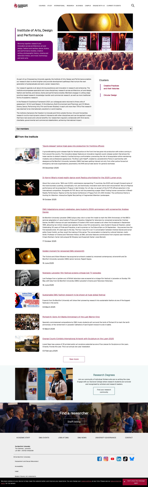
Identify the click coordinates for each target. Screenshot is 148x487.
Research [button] (70, 5)
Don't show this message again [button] (136, 482)
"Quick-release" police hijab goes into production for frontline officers (73, 146)
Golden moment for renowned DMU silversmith (63, 251)
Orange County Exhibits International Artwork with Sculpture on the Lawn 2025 (78, 339)
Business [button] (79, 5)
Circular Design (110, 95)
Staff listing (74, 421)
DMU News (82, 438)
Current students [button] (114, 5)
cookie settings (86, 481)
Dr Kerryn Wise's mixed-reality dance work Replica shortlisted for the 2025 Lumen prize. (82, 178)
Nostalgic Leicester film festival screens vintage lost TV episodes (71, 273)
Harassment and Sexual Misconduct (27, 461)
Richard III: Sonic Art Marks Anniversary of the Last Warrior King (71, 317)
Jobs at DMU (63, 438)
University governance (105, 438)
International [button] (59, 5)
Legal (16, 471)
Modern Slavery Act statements (25, 476)
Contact (129, 438)
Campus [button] (88, 5)
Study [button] (49, 5)
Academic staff (23, 438)
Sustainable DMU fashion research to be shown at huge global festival (73, 295)
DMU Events (44, 438)
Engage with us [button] (99, 5)
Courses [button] (42, 5)
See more (74, 359)
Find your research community (104, 391)
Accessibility (19, 466)
